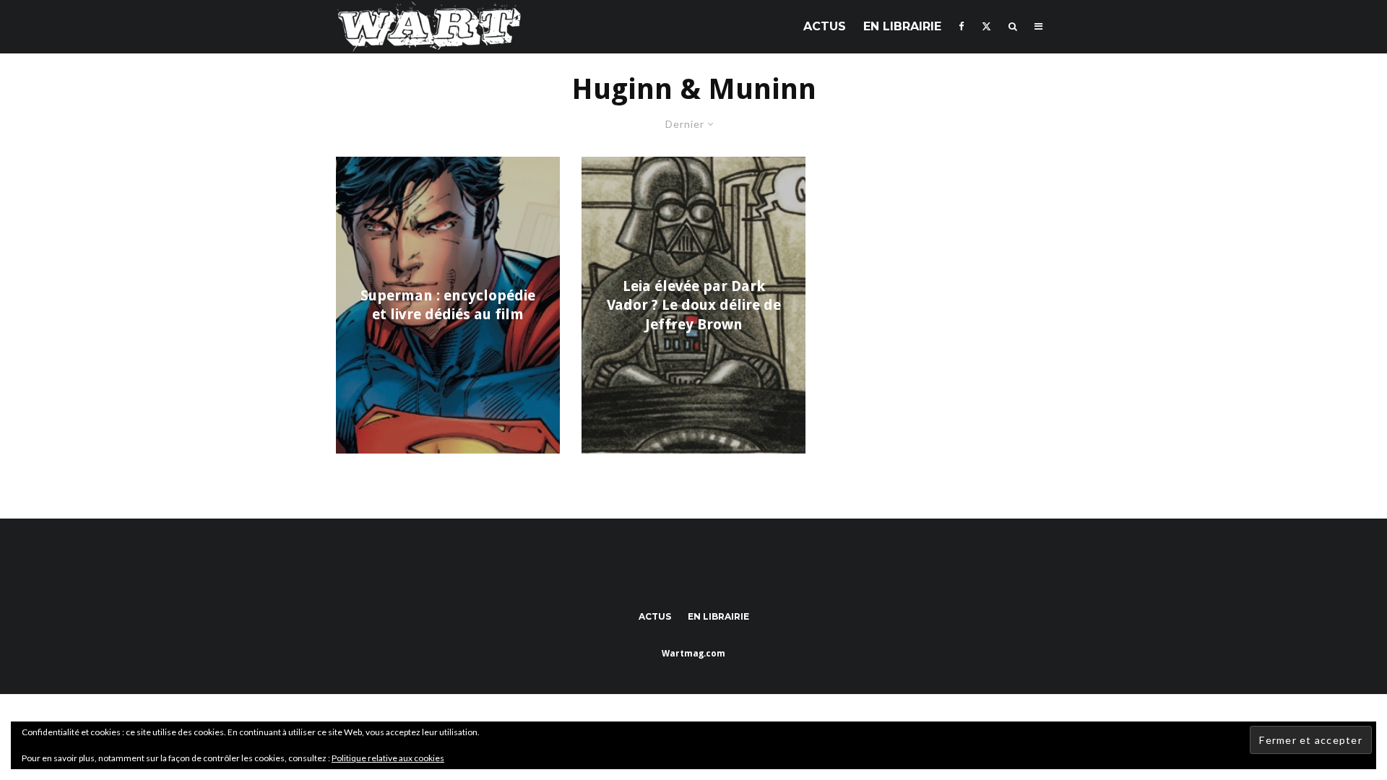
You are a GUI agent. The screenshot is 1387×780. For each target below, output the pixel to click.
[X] (986, 26)
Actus (824, 26)
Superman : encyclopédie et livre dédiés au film (447, 305)
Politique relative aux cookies (388, 758)
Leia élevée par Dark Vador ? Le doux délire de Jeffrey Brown (694, 305)
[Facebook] (961, 26)
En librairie (902, 26)
